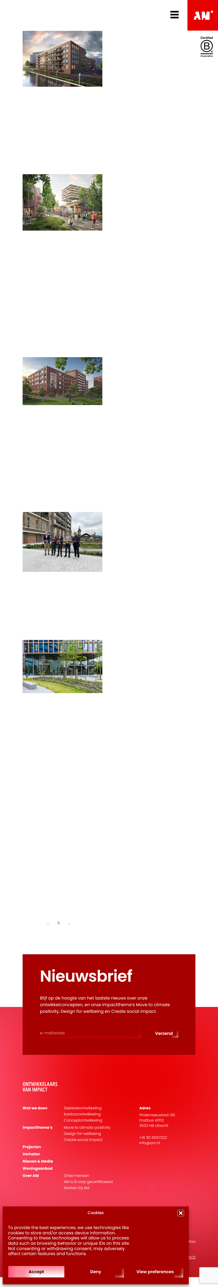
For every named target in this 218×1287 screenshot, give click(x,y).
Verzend (164, 1033)
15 (73, 923)
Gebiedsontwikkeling (83, 1108)
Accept (36, 1272)
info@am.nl (149, 1143)
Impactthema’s (37, 1127)
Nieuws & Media (38, 1161)
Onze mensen (76, 1175)
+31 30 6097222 (153, 1137)
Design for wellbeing (82, 1133)
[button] (180, 1213)
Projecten (32, 1146)
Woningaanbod (38, 1168)
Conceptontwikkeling (83, 1120)
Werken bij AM (76, 1187)
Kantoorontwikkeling (82, 1114)
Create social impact (83, 1139)
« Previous (33, 923)
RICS (191, 1257)
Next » (82, 923)
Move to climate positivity (87, 1127)
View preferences (155, 1272)
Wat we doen (35, 1108)
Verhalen (31, 1154)
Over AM (31, 1175)
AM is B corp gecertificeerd (88, 1181)
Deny (95, 1272)
